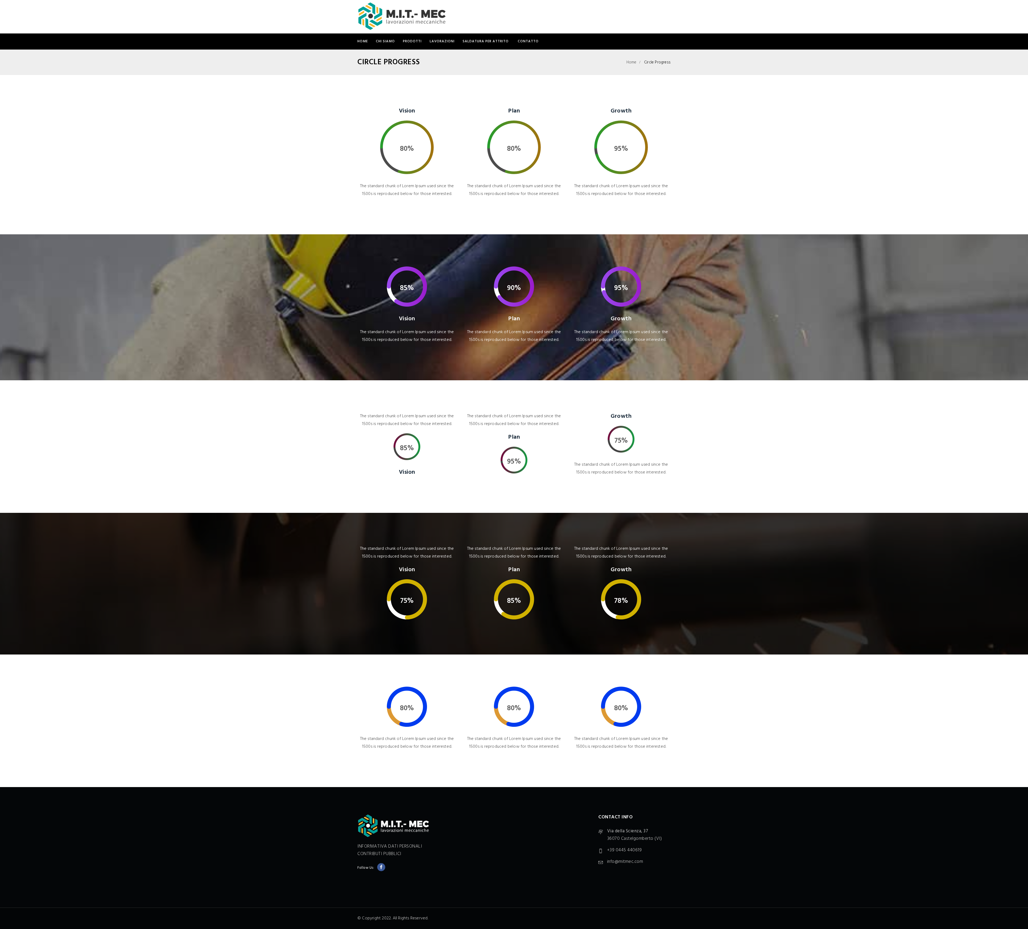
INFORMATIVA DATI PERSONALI (389, 846)
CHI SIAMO (385, 41)
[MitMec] (402, 16)
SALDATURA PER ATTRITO (486, 41)
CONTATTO (528, 41)
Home (362, 41)
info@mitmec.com (625, 861)
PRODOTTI (412, 41)
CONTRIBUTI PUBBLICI (379, 853)
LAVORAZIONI (442, 41)
